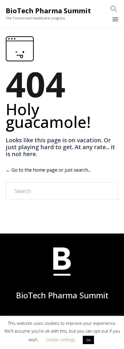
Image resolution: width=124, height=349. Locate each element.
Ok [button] (88, 340)
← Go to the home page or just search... (48, 170)
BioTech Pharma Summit (48, 11)
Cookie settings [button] (61, 339)
